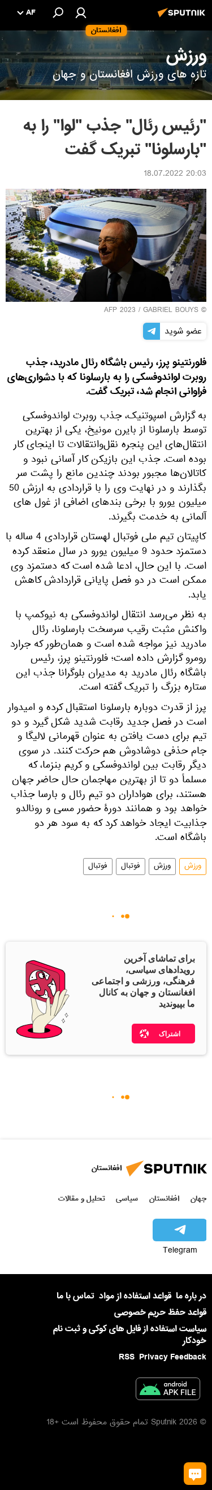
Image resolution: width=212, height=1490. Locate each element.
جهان (198, 1198)
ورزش (192, 866)
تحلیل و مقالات (81, 1198)
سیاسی (127, 1198)
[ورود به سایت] (81, 12)
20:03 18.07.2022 (175, 175)
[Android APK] (167, 1391)
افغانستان (164, 1198)
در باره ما (191, 1296)
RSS (127, 1357)
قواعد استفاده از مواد (135, 1296)
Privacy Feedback (172, 1357)
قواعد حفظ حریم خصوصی (160, 1312)
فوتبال (130, 866)
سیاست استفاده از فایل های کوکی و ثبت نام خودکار (129, 1335)
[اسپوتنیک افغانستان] (183, 19)
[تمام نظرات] (195, 1473)
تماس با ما (75, 1296)
